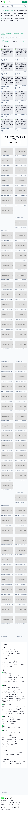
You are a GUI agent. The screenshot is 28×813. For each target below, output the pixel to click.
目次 (19, 727)
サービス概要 (15, 687)
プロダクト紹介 (6, 694)
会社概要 (4, 674)
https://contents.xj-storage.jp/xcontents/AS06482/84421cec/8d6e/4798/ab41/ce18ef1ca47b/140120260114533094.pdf (20, 36)
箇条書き (11, 736)
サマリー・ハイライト (7, 708)
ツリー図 (21, 739)
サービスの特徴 (6, 687)
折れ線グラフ (17, 661)
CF (11, 706)
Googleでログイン (14, 142)
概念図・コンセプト (7, 739)
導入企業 (17, 696)
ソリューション (6, 689)
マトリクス (17, 734)
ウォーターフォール (7, 661)
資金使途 (4, 709)
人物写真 (12, 754)
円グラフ (16, 664)
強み (23, 696)
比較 (19, 732)
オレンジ (20, 650)
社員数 (15, 677)
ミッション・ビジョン (7, 675)
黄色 (15, 650)
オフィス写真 (19, 752)
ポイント (4, 736)
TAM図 (4, 701)
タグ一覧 (11, 807)
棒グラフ (4, 662)
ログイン (25, 1)
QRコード (4, 756)
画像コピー (7, 41)
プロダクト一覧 (18, 692)
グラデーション (6, 655)
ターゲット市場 (16, 689)
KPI (24, 706)
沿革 (15, 674)
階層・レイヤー (15, 744)
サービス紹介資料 (12, 761)
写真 (18, 754)
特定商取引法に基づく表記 (13, 805)
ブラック (4, 653)
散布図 (22, 664)
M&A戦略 (11, 698)
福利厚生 (4, 719)
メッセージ (18, 736)
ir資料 (3, 761)
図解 (15, 739)
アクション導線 (11, 732)
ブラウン (17, 651)
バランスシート (18, 706)
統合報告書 (18, 763)
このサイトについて (6, 802)
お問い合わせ (4, 807)
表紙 (3, 727)
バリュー (19, 718)
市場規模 (4, 691)
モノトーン (11, 653)
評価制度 (19, 719)
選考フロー (5, 721)
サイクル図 (5, 741)
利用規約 (3, 805)
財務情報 (15, 711)
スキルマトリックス (7, 677)
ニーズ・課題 (12, 691)
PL (7, 706)
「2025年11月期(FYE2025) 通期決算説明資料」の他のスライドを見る (13, 34)
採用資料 (4, 763)
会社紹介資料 (21, 761)
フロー (4, 732)
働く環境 (12, 718)
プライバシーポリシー (17, 802)
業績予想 (18, 709)
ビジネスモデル (10, 700)
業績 (3, 706)
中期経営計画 (20, 713)
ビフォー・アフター (7, 734)
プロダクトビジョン (7, 692)
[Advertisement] (21, 211)
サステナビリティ (14, 679)
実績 (3, 700)
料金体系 (19, 700)
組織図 (21, 677)
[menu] (1, 2)
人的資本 (22, 681)
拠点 (10, 674)
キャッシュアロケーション (8, 713)
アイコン (4, 752)
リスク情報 (18, 708)
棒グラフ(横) (5, 664)
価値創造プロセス (6, 681)
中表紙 (8, 727)
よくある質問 (13, 737)
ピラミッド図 (13, 741)
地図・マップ (5, 744)
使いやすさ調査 (5, 809)
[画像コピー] (2, 60)
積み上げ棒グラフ (13, 662)
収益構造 (11, 709)
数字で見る (5, 737)
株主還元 (22, 711)
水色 (7, 650)
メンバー (17, 675)
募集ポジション (15, 723)
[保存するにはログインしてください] (4, 60)
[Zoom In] (6, 60)
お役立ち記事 (17, 807)
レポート (11, 763)
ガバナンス (5, 679)
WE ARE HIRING (13, 721)
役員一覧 (15, 681)
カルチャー (5, 718)
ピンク (7, 651)
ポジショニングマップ (7, 743)
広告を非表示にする (19, 217)
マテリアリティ (6, 683)
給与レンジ (11, 719)
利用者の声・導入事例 (7, 696)
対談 (16, 743)
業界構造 (18, 698)
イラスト (11, 752)
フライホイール (6, 746)
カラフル (19, 653)
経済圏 (24, 698)
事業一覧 (14, 694)
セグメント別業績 (6, 711)
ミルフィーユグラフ (7, 666)
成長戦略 (4, 698)
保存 (24, 41)
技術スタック (5, 723)
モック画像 (5, 754)
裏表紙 (14, 727)
